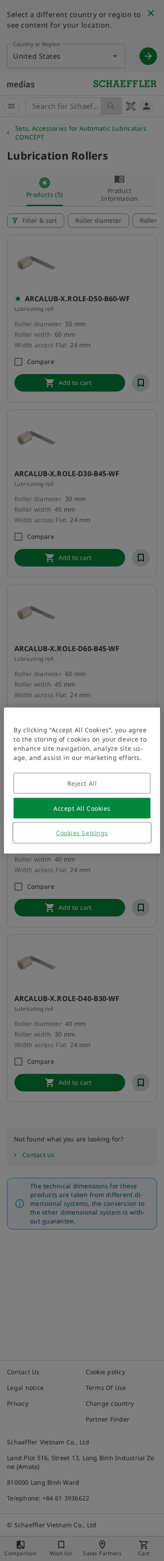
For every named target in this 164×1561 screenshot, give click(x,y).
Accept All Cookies (82, 808)
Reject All (82, 783)
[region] (82, 781)
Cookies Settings (82, 833)
